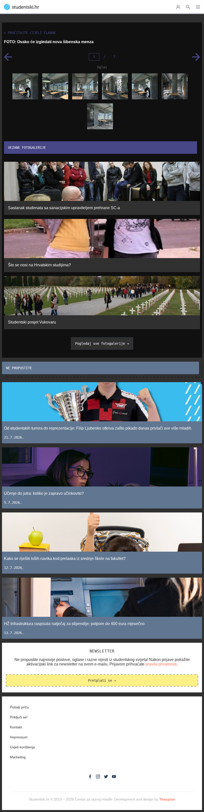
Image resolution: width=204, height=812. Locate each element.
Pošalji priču (19, 707)
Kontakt (16, 727)
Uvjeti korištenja (22, 747)
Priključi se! (19, 717)
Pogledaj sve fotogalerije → (102, 343)
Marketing (18, 757)
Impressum (19, 737)
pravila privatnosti (161, 664)
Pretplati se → (102, 680)
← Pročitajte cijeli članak (30, 33)
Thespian (167, 799)
